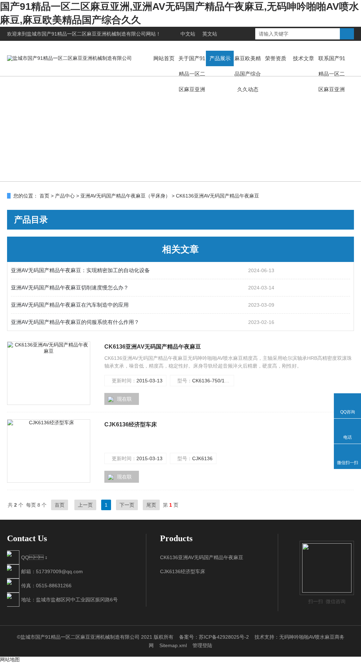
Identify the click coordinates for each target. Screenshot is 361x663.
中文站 (187, 34)
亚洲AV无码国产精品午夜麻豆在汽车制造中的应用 (70, 305)
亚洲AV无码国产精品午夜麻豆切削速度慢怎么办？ (70, 287)
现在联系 (120, 400)
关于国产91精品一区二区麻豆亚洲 (191, 73)
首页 (44, 196)
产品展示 (220, 58)
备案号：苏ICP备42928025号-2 (214, 637)
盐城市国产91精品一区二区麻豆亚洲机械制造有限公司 (86, 34)
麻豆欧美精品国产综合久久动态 (247, 73)
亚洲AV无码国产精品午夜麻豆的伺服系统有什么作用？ (75, 322)
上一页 (85, 505)
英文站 (209, 34)
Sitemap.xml (173, 645)
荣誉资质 (275, 58)
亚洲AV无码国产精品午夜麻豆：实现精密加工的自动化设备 (80, 270)
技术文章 (303, 58)
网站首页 (164, 58)
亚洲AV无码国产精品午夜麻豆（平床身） (125, 196)
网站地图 (10, 659)
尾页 (151, 505)
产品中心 (65, 196)
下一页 (127, 505)
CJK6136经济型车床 (130, 424)
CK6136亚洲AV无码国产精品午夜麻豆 (152, 347)
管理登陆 (202, 645)
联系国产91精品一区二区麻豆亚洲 (331, 73)
